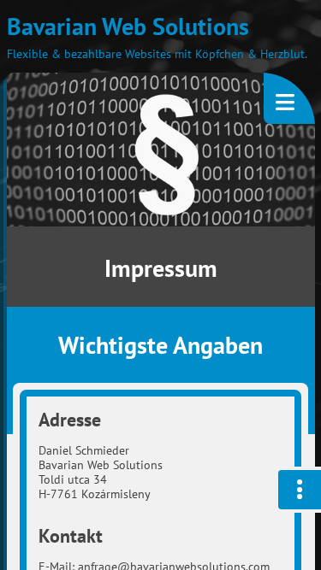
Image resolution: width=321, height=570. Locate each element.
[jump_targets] (298, 490)
